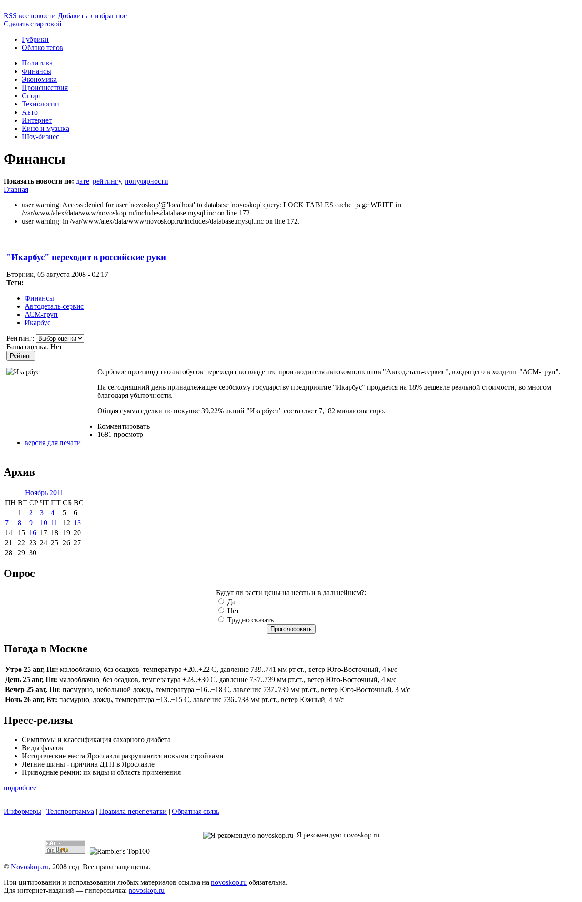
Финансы (36, 71)
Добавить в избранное (92, 16)
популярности (146, 181)
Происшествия (45, 87)
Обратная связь (195, 811)
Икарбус (37, 322)
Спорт (31, 96)
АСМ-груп (41, 314)
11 (54, 522)
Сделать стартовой (33, 24)
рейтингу (107, 181)
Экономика (39, 79)
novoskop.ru (229, 882)
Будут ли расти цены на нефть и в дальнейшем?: (291, 592)
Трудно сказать (250, 620)
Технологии (40, 104)
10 (43, 522)
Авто (30, 112)
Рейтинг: (21, 338)
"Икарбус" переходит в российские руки (86, 257)
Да (231, 602)
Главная (16, 189)
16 (32, 532)
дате (82, 181)
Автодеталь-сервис (54, 306)
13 (77, 522)
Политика (37, 63)
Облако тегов (42, 47)
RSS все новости (30, 16)
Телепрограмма (70, 811)
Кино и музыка (45, 128)
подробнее (20, 788)
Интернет (37, 120)
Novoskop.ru (30, 867)
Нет (232, 611)
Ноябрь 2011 (44, 492)
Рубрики (35, 39)
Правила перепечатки (133, 811)
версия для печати (53, 442)
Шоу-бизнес (40, 136)
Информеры (22, 811)
